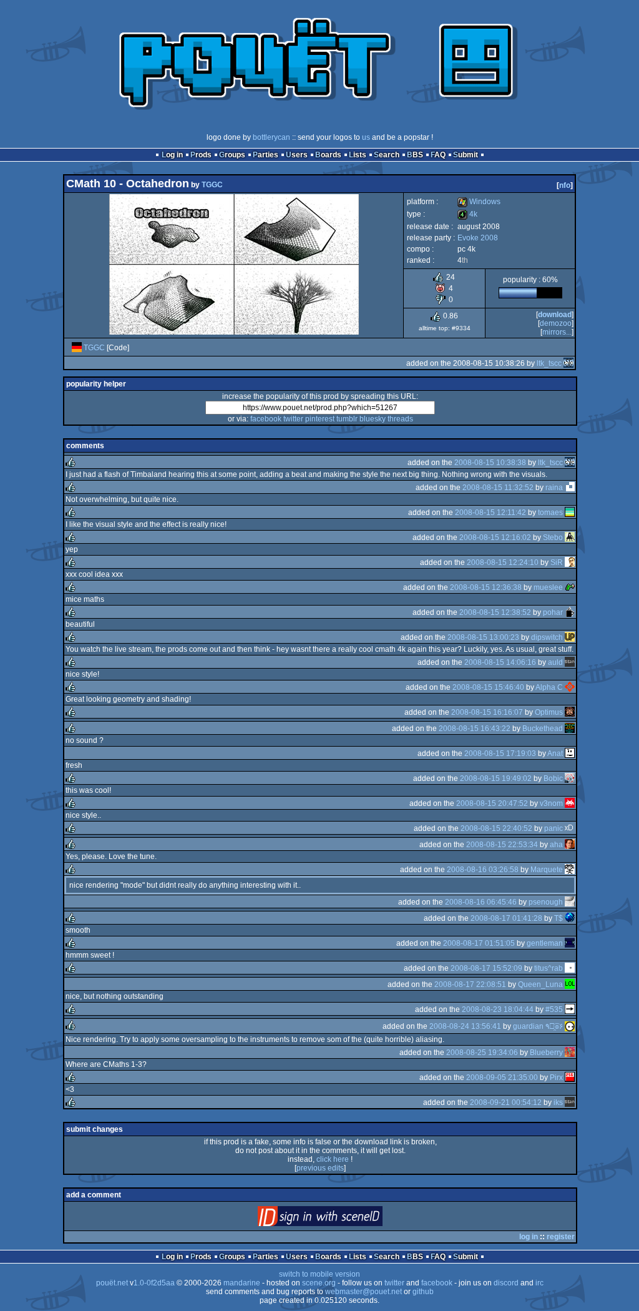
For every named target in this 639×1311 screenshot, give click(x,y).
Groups (232, 154)
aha (556, 844)
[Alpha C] (570, 687)
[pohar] (570, 612)
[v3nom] (570, 803)
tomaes (550, 512)
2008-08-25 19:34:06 (482, 1052)
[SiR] (570, 562)
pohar (553, 612)
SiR (556, 562)
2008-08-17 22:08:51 (470, 984)
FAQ (438, 154)
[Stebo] (570, 537)
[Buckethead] (570, 728)
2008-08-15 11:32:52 (498, 487)
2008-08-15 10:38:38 (490, 462)
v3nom (551, 803)
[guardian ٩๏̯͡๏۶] (570, 1026)
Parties (265, 154)
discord (506, 1283)
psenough (546, 902)
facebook (265, 419)
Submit (465, 154)
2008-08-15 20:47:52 (492, 803)
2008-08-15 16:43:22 (474, 728)
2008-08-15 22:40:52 (496, 828)
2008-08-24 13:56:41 (465, 1026)
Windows (478, 201)
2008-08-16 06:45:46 (481, 902)
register (561, 1236)
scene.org (319, 1283)
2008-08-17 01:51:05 (479, 943)
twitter (293, 419)
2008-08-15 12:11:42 (490, 512)
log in (528, 1236)
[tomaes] (570, 512)
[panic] (570, 828)
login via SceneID (341, 1219)
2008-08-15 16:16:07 (487, 712)
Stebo (553, 537)
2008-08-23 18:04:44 (498, 1009)
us (366, 137)
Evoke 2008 (477, 237)
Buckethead (542, 728)
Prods (201, 154)
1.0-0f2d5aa (154, 1283)
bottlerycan (271, 137)
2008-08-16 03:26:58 (483, 869)
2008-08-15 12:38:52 (495, 612)
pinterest (319, 419)
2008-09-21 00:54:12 (506, 1102)
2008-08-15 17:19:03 (500, 753)
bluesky (372, 419)
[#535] (570, 1009)
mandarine (241, 1283)
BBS (415, 154)
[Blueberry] (570, 1052)
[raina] (570, 487)
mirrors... (557, 332)
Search (386, 154)
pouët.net (112, 1283)
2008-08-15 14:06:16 (500, 662)
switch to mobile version (319, 1274)
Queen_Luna (540, 984)
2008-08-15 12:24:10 (503, 562)
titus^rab (548, 968)
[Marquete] (570, 869)
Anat (555, 753)
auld (555, 662)
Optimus (549, 712)
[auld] (570, 662)
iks (558, 1102)
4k (467, 214)
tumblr (347, 419)
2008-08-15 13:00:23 (483, 637)
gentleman (545, 943)
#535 (554, 1009)
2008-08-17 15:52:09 (486, 968)
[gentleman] (570, 943)
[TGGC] (77, 347)
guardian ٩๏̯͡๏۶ (538, 1026)
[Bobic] (570, 778)
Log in (172, 154)
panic (553, 828)
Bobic (553, 778)
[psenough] (570, 902)
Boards (328, 154)
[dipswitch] (570, 637)
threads (400, 419)
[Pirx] (570, 1077)
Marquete (546, 869)
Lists (357, 154)
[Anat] (570, 753)
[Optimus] (570, 712)
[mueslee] (570, 587)
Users (297, 154)
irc (539, 1283)
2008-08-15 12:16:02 (495, 537)
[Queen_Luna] (570, 984)
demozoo (556, 323)
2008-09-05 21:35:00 (502, 1077)
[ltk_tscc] (568, 363)
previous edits (320, 1168)
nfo (564, 185)
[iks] (570, 1102)
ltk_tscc (549, 363)
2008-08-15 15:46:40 (488, 687)
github (423, 1291)
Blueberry (546, 1052)
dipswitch (547, 637)
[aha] (570, 844)
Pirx (556, 1077)
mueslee (548, 587)
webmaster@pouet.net (363, 1291)
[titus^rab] (570, 968)
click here (332, 1159)
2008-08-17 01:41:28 (506, 918)
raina (554, 487)
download (555, 314)
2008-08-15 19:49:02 (496, 778)
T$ (558, 918)
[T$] (570, 918)
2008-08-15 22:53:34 (502, 844)
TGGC (212, 184)
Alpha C (549, 687)
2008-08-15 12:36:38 (486, 587)
